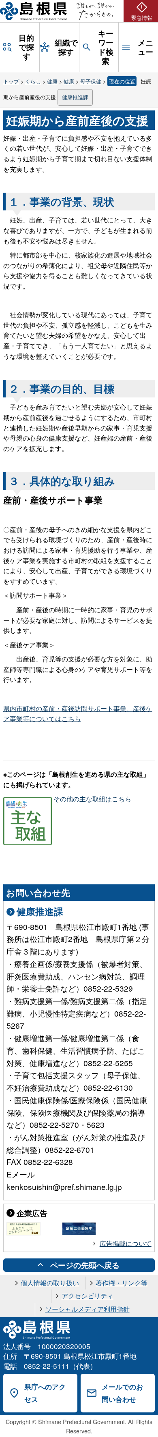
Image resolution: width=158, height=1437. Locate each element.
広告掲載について (126, 1243)
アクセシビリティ (87, 1295)
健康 (52, 81)
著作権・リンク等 (121, 1282)
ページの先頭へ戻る (85, 1265)
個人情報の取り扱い (50, 1282)
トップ (11, 81)
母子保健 (90, 81)
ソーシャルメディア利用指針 (87, 1309)
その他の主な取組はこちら (92, 798)
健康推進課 (75, 97)
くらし (33, 81)
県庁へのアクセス (45, 1393)
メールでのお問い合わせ (122, 1393)
